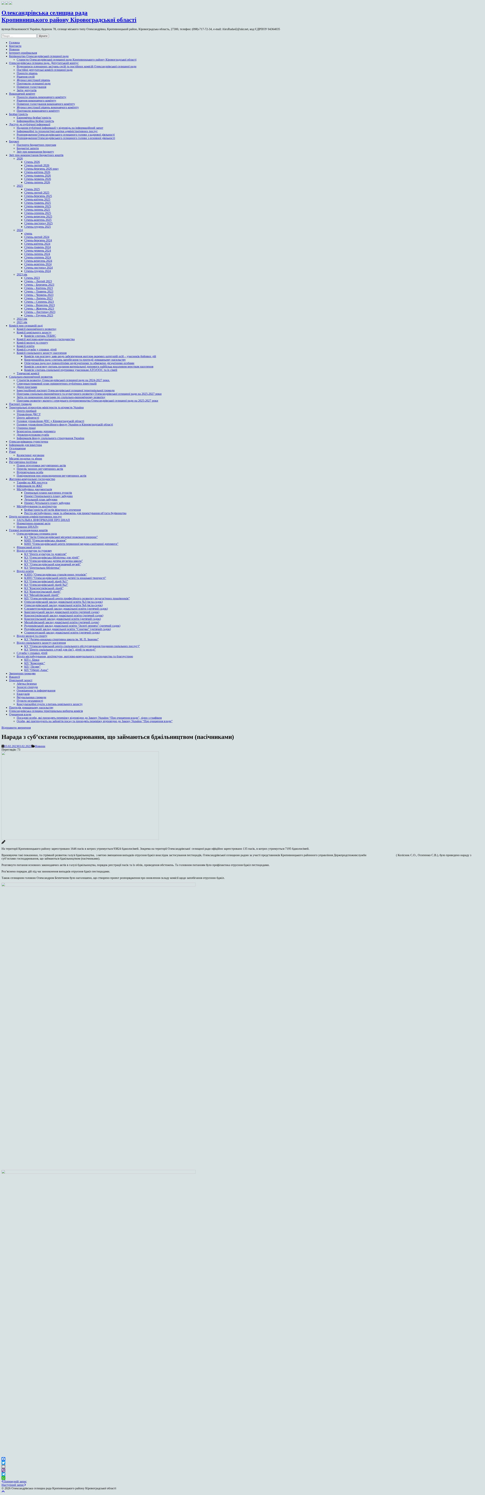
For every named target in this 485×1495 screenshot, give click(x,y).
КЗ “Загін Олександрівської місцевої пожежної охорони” (61, 537)
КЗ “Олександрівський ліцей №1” (46, 581)
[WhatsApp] (242, 1478)
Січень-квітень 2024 (37, 243)
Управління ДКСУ (29, 414)
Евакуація (23, 693)
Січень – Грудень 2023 (38, 315)
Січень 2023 (32, 277)
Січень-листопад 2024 (38, 267)
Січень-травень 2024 (37, 247)
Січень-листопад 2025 (38, 223)
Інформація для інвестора (25, 445)
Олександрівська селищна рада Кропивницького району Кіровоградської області (69, 16)
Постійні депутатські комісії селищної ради (45, 69)
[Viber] (242, 1470)
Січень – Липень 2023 (38, 298)
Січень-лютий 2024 (36, 237)
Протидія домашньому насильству (31, 707)
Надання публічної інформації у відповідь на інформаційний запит (60, 127)
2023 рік (22, 274)
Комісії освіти (25, 346)
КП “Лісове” (32, 666)
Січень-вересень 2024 (38, 260)
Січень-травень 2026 (37, 175)
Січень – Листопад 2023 (39, 312)
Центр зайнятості (28, 417)
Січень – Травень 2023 (38, 291)
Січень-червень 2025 (37, 206)
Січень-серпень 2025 (37, 213)
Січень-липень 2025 (37, 209)
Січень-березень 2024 (38, 240)
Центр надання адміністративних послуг (35, 516)
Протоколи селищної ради (34, 83)
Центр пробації (26, 410)
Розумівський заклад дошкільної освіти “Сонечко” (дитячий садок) (67, 629)
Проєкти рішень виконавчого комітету (41, 97)
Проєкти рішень (27, 73)
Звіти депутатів (27, 90)
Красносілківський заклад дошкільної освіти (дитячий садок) (63, 615)
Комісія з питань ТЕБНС (40, 335)
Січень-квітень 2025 (37, 199)
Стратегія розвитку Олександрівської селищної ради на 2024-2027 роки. (63, 380)
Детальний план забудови (40, 499)
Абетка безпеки (27, 683)
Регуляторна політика (23, 462)
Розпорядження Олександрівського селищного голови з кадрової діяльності (66, 134)
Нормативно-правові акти (33, 523)
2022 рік (22, 318)
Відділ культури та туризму (34, 550)
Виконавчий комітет (22, 93)
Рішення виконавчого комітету (36, 100)
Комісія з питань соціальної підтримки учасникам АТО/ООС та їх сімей (70, 370)
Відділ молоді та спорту (32, 636)
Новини (14, 49)
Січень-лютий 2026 (36, 165)
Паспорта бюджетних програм (36, 144)
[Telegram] (242, 1474)
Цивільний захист (20, 680)
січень (28, 233)
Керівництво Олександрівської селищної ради (39, 56)
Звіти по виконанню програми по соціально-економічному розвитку (61, 397)
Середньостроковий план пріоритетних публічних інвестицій (57, 383)
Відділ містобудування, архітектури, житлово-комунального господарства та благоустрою (75, 656)
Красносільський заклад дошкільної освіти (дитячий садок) (62, 618)
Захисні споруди (27, 687)
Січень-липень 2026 (37, 182)
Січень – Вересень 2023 (39, 305)
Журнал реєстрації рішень (33, 80)
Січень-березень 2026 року (41, 168)
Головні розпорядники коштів (28, 530)
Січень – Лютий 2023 (38, 281)
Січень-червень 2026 (37, 179)
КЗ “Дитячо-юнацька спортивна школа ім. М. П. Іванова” (61, 639)
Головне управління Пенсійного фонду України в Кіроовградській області (65, 424)
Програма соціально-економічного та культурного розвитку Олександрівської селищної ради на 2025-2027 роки (89, 393)
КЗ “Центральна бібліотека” (42, 567)
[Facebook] (242, 1459)
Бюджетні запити (28, 148)
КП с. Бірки (31, 659)
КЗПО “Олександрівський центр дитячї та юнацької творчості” (65, 578)
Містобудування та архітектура (37, 506)
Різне (12, 451)
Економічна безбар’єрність (34, 117)
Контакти (15, 46)
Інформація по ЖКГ (29, 485)
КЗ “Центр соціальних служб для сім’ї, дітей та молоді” (60, 649)
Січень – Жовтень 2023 (39, 308)
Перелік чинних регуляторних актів (40, 468)
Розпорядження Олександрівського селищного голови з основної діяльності (66, 138)
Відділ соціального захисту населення (41, 642)
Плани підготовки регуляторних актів (41, 465)
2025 (20, 185)
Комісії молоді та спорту (32, 342)
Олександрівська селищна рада (37, 533)
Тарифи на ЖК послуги (32, 482)
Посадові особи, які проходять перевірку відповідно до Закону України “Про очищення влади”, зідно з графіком (89, 717)
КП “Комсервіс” (34, 663)
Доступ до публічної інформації (29, 124)
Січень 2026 (32, 162)
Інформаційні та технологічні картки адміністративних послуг (57, 131)
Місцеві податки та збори (25, 458)
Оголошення (17, 448)
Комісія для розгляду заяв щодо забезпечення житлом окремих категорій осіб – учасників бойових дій (90, 356)
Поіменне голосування (31, 86)
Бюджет (14, 141)
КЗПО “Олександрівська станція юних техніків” (55, 574)
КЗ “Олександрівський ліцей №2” (46, 584)
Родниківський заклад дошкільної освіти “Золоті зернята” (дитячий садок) (72, 625)
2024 (20, 230)
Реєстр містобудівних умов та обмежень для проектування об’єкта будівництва (75, 513)
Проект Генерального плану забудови (48, 496)
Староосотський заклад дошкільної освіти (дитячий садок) (62, 632)
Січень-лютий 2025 (36, 192)
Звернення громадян (22, 673)
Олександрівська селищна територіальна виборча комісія (46, 711)
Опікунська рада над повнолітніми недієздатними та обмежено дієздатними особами (79, 363)
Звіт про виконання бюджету (35, 151)
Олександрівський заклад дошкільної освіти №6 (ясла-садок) (63, 605)
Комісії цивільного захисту (34, 332)
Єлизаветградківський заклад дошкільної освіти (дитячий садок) (66, 608)
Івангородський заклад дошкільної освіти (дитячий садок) (61, 612)
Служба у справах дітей (32, 653)
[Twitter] (242, 1463)
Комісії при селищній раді (26, 325)
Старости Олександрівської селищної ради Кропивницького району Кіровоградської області (76, 59)
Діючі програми (27, 387)
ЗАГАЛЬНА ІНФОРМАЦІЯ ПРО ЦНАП (43, 520)
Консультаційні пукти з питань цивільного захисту (50, 704)
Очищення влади (20, 714)
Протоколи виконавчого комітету (38, 110)
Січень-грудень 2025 (37, 226)
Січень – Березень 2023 (39, 284)
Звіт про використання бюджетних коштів (36, 155)
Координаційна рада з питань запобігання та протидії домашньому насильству (75, 359)
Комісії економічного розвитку (36, 329)
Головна (14, 42)
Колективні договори (30, 455)
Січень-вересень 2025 (38, 216)
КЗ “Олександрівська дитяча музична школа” (53, 560)
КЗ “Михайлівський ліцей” (41, 595)
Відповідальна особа (30, 472)
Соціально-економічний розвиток (31, 376)
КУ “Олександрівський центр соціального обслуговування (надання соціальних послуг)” (82, 646)
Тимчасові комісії (28, 373)
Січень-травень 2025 (37, 202)
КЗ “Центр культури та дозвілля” (45, 554)
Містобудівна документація (34, 489)
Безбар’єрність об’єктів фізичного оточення (52, 509)
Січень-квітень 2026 (37, 172)
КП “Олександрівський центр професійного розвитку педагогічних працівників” (77, 598)
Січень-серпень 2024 (37, 257)
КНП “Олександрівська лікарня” (45, 540)
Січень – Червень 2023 (38, 294)
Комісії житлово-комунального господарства (46, 339)
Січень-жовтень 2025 (38, 219)
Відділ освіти (25, 571)
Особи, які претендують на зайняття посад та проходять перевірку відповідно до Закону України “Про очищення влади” (95, 721)
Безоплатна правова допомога (36, 431)
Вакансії (14, 676)
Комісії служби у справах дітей (37, 349)
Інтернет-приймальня (23, 52)
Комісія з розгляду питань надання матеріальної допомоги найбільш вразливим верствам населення (88, 366)
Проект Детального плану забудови (47, 503)
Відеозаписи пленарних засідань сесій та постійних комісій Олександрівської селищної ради (76, 66)
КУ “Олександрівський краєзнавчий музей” (52, 564)
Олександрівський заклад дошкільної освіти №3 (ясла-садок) (63, 601)
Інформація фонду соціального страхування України (50, 438)
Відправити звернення (16, 727)
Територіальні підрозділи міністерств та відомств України (46, 407)
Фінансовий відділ (29, 547)
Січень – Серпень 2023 (39, 301)
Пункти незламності (30, 700)
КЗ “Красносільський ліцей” (42, 591)
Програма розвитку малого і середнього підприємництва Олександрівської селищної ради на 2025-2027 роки (87, 400)
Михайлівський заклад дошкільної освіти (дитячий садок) (61, 622)
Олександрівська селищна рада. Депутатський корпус (44, 63)
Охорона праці (26, 427)
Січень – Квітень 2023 (38, 288)
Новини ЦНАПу (27, 526)
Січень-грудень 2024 (37, 271)
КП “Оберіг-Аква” (36, 670)
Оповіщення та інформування (36, 690)
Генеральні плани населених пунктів (48, 492)
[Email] (242, 1466)
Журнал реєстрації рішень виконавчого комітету (48, 107)
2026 (20, 158)
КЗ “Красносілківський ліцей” (43, 588)
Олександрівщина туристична (28, 441)
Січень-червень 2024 (37, 250)
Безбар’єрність (18, 114)
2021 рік (22, 322)
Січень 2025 (32, 189)
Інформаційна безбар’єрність (35, 121)
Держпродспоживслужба (33, 434)
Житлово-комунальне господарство (32, 479)
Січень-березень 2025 (38, 196)
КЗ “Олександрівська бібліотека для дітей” (51, 557)
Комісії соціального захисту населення (41, 352)
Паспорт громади (20, 404)
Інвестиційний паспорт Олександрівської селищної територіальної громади (66, 390)
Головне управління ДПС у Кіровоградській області (50, 421)
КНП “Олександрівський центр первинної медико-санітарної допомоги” (71, 543)
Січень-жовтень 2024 (38, 264)
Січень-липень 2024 (37, 254)
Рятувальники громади (31, 697)
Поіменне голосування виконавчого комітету (46, 104)
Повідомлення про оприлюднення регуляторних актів (51, 475)
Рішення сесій (26, 76)
